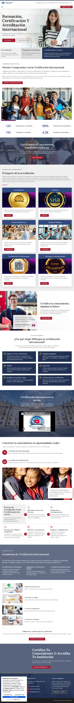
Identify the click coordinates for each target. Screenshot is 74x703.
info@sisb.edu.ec (35, 691)
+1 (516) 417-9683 (34, 686)
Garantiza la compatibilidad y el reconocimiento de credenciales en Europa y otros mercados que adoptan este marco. (54, 278)
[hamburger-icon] (1, 7)
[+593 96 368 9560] (28, 689)
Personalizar (8, 694)
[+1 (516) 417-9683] (28, 686)
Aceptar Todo (14, 696)
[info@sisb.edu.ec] (28, 692)
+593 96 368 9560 (35, 689)
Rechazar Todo (19, 694)
